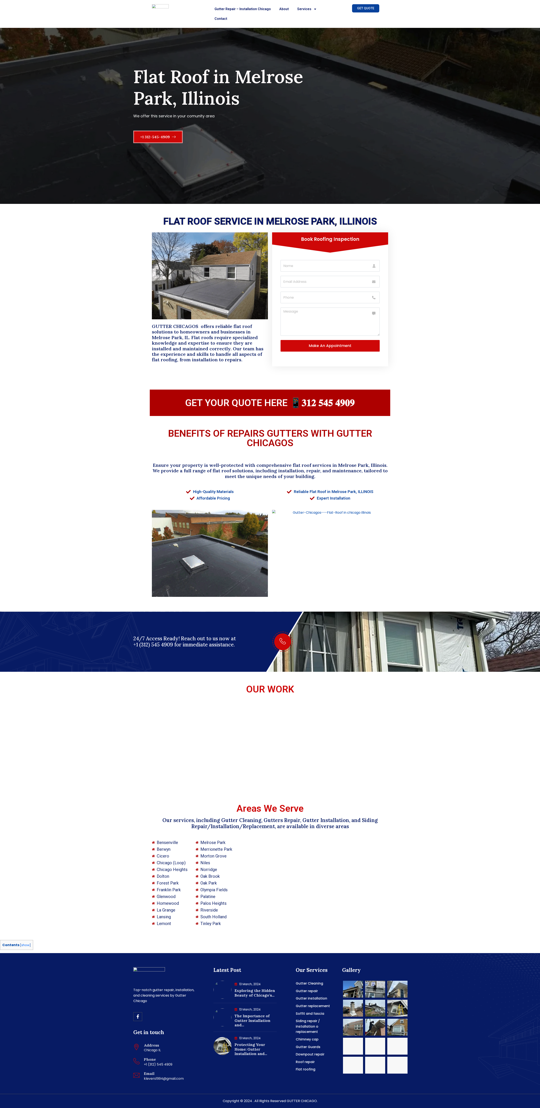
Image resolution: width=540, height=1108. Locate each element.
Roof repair (305, 1061)
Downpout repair (310, 1054)
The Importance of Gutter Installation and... (252, 1020)
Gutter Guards (308, 1046)
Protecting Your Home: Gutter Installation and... (251, 1049)
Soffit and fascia (310, 1013)
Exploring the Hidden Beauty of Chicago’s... (255, 993)
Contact (221, 19)
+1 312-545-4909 (155, 136)
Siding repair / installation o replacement (308, 1026)
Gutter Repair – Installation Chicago (243, 9)
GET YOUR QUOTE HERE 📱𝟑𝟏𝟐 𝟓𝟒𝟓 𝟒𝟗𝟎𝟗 (270, 402)
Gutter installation (311, 998)
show (25, 945)
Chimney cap (307, 1039)
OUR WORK (270, 689)
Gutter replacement (313, 1006)
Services (304, 9)
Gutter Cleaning (309, 983)
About (284, 9)
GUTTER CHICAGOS (176, 326)
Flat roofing (305, 1069)
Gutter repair (307, 991)
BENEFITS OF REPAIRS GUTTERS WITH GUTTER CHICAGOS (270, 438)
